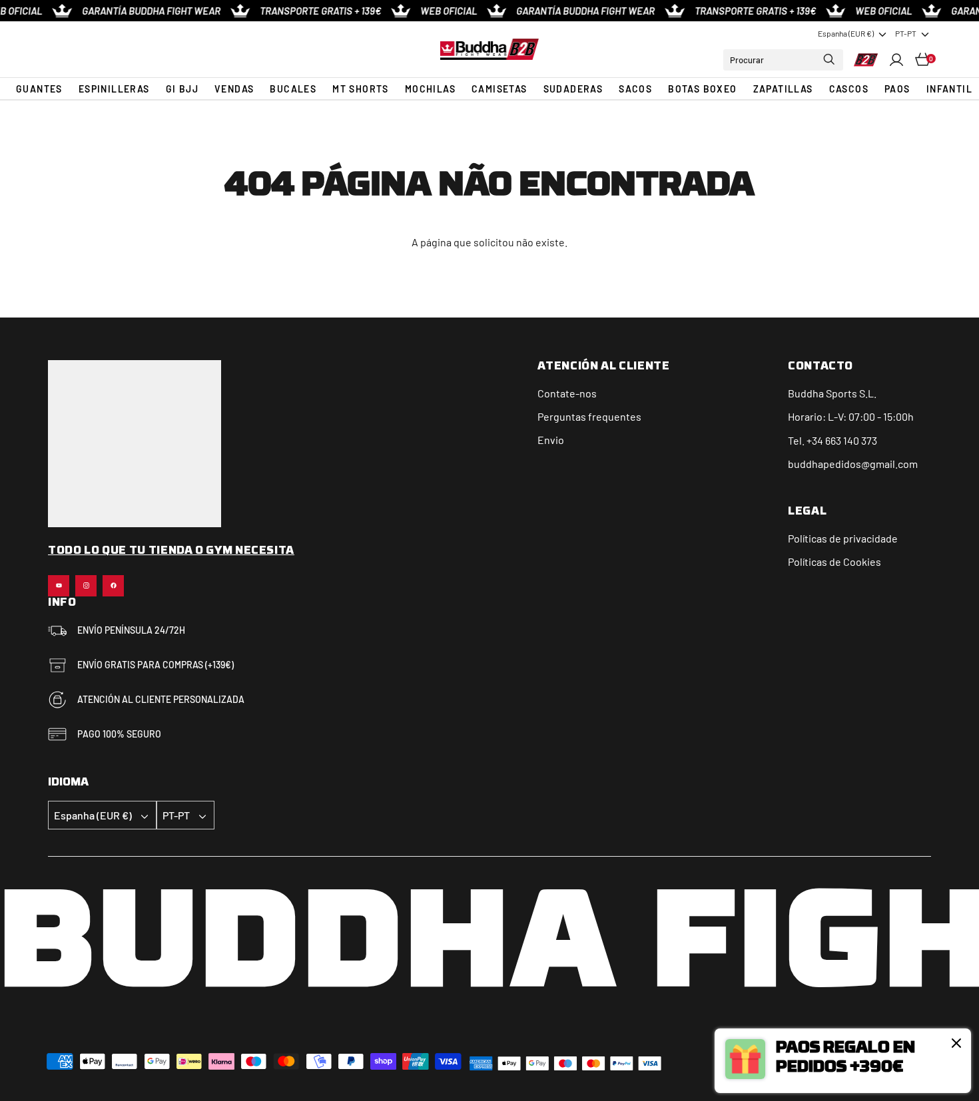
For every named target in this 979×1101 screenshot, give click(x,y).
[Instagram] (86, 585)
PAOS (897, 89)
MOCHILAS (430, 89)
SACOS (635, 89)
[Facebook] (113, 585)
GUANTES (39, 89)
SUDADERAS (573, 89)
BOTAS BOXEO (702, 89)
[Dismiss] (956, 1043)
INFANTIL (949, 89)
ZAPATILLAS (783, 89)
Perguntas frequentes (589, 416)
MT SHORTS (360, 89)
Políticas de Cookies (834, 561)
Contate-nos (567, 393)
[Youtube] (58, 585)
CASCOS (848, 89)
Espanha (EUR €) (846, 33)
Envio (550, 439)
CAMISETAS (499, 89)
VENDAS (234, 89)
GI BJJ (182, 89)
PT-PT (905, 33)
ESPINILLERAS (114, 89)
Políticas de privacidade (843, 538)
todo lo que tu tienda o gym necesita (171, 551)
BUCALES (293, 89)
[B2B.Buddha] (489, 49)
